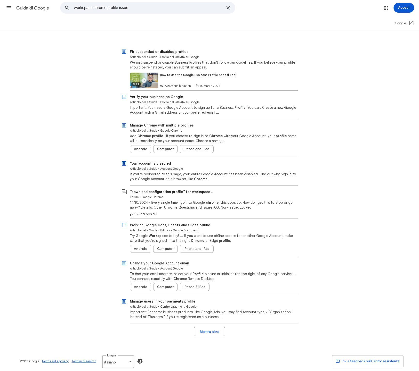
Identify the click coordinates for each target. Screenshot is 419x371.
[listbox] (118, 361)
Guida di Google (32, 8)
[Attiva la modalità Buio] (140, 361)
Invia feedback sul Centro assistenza (370, 361)
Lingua (111, 355)
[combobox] (148, 7)
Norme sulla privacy (55, 361)
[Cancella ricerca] (228, 7)
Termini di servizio (84, 361)
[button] (9, 8)
